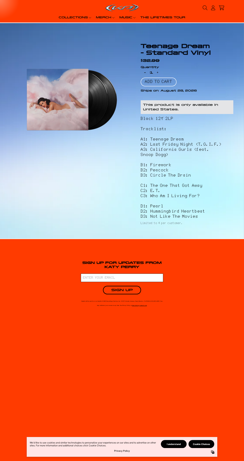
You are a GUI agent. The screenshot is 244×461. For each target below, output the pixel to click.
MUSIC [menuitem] (125, 17)
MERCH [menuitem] (103, 17)
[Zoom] (72, 99)
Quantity (150, 67)
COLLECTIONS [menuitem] (73, 17)
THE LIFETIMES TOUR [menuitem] (162, 17)
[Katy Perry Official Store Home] (122, 7)
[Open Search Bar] (204, 7)
